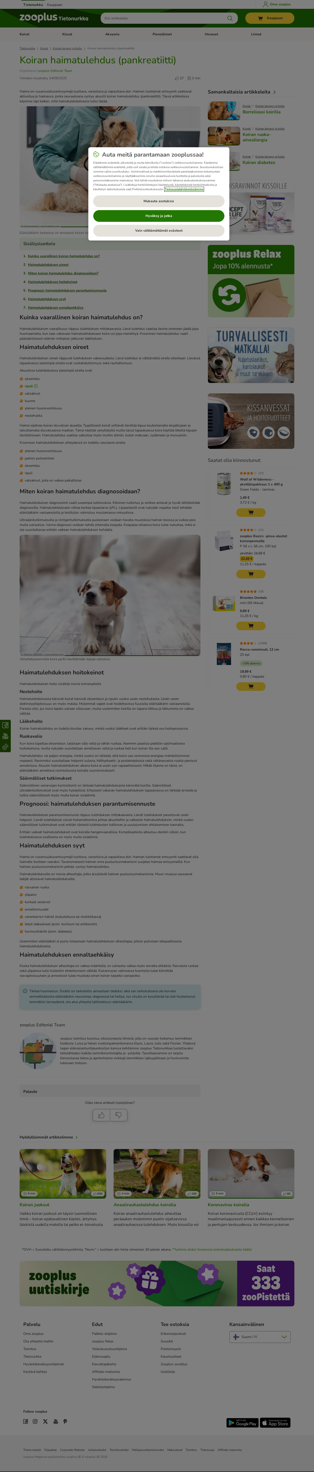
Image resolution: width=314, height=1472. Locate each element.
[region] (158, 194)
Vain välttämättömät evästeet (159, 230)
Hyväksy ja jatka (158, 216)
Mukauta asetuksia (159, 201)
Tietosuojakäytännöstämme (184, 189)
